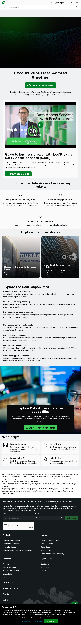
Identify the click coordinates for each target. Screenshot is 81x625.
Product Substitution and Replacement (17, 550)
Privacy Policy (40, 510)
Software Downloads (11, 544)
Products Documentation (12, 540)
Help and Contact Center (50, 540)
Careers (6, 564)
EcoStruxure (46, 564)
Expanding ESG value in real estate (57, 266)
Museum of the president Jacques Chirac (20, 268)
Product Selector (9, 547)
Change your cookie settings (32, 621)
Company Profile (9, 567)
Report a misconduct (11, 571)
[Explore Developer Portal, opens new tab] (40, 85)
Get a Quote (45, 547)
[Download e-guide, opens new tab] (18, 173)
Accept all (51, 621)
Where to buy (46, 550)
